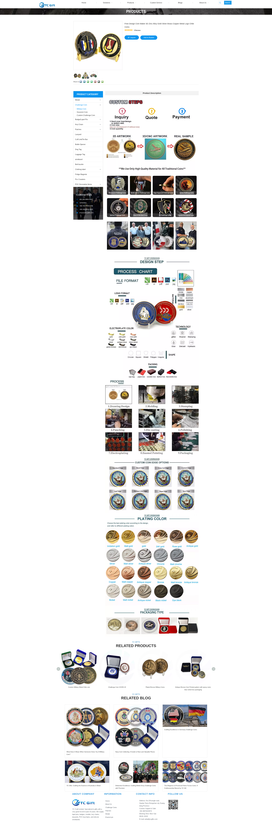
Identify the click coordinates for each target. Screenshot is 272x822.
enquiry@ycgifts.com (86, 212)
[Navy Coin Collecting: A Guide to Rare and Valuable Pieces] (136, 727)
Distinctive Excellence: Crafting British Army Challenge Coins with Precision (135, 787)
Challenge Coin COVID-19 (117, 687)
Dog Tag (78, 149)
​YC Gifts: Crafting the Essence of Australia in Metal (84, 785)
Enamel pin (109, 817)
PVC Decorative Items (83, 184)
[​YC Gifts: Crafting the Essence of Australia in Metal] (87, 772)
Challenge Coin (81, 105)
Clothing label (80, 169)
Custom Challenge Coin (86, 115)
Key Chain (79, 124)
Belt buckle (79, 164)
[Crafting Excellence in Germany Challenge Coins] (185, 716)
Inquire (133, 37)
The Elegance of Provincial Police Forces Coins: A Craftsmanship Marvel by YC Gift (181, 787)
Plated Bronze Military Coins (155, 687)
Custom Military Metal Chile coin (79, 687)
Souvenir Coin (82, 112)
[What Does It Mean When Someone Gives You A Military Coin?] (87, 727)
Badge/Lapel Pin (81, 119)
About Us (108, 804)
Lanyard (78, 134)
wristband (78, 159)
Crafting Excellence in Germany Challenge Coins (180, 729)
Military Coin (81, 109)
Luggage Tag (80, 154)
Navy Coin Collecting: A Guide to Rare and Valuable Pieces (135, 752)
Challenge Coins (111, 807)
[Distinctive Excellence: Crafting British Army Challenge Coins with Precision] (136, 772)
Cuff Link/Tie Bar (81, 139)
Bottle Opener (80, 144)
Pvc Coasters (80, 179)
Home (107, 801)
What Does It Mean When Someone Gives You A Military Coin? (85, 753)
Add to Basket (149, 37)
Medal (77, 100)
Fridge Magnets (81, 174)
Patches (78, 129)
